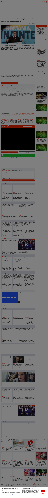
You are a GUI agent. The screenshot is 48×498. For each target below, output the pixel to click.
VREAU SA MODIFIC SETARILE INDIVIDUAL (42, 493)
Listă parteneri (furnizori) (24, 493)
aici (12, 494)
